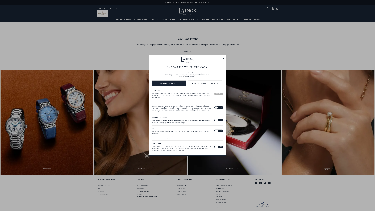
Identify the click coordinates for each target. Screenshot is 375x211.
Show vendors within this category (161, 138)
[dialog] (187, 105)
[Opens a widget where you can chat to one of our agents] (367, 207)
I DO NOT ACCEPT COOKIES (205, 83)
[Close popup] (223, 58)
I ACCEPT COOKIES (169, 83)
